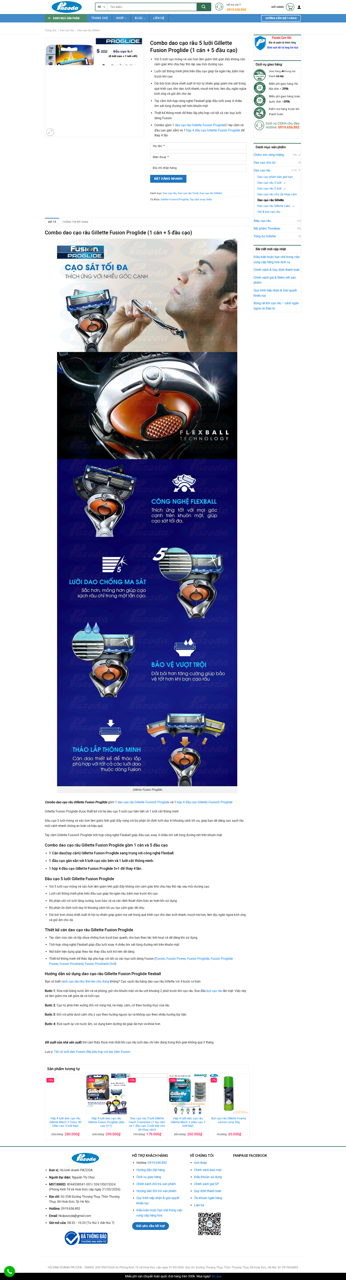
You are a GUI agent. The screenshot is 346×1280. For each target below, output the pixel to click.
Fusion (160, 959)
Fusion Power (176, 959)
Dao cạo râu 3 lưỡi (269, 182)
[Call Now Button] (9, 1271)
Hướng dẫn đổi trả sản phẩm (156, 1191)
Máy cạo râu (262, 221)
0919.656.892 (157, 1163)
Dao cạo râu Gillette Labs (273, 206)
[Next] (247, 1106)
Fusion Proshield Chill (100, 964)
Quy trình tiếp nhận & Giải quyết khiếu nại (275, 292)
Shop (120, 18)
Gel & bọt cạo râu (268, 212)
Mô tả (52, 221)
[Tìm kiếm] (204, 7)
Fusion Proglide (198, 959)
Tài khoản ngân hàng (208, 1198)
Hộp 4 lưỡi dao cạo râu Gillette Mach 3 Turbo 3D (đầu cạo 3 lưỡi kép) (65, 1122)
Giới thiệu (200, 1163)
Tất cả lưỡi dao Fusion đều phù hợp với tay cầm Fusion (92, 1052)
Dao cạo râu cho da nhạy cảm (277, 194)
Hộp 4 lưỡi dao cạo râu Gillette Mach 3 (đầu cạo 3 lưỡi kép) (188, 1122)
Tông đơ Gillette (265, 236)
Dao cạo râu (67, 30)
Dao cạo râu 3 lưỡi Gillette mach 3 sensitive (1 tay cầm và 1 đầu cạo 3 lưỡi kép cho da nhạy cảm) (147, 1124)
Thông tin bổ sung (75, 221)
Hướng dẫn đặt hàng (150, 1170)
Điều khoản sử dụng (208, 1177)
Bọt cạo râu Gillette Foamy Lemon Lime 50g (228, 1120)
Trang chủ (99, 18)
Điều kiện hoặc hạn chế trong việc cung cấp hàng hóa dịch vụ (277, 259)
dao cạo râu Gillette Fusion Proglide (200, 125)
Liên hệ (158, 18)
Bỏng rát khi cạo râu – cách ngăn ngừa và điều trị (276, 305)
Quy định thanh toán (207, 1191)
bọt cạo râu (214, 991)
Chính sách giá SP (206, 1184)
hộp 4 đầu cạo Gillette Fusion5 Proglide (204, 802)
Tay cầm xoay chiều (201, 199)
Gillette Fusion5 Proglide (175, 199)
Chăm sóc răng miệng (269, 155)
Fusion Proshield (71, 964)
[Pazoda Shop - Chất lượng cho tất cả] (67, 7)
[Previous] (47, 1106)
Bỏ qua (216, 1276)
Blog (138, 18)
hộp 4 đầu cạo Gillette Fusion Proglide (213, 130)
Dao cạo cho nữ (265, 162)
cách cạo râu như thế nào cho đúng (85, 981)
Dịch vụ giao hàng (148, 1177)
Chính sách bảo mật (207, 1170)
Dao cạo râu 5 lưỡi (269, 188)
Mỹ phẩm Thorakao (267, 228)
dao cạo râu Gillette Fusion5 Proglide (143, 802)
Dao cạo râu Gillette (88, 30)
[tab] (52, 222)
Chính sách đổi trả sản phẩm (156, 1184)
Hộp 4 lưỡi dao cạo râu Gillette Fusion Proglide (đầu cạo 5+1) (106, 1122)
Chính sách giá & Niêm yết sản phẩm (275, 280)
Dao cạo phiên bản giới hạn (275, 177)
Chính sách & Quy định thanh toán (277, 270)
